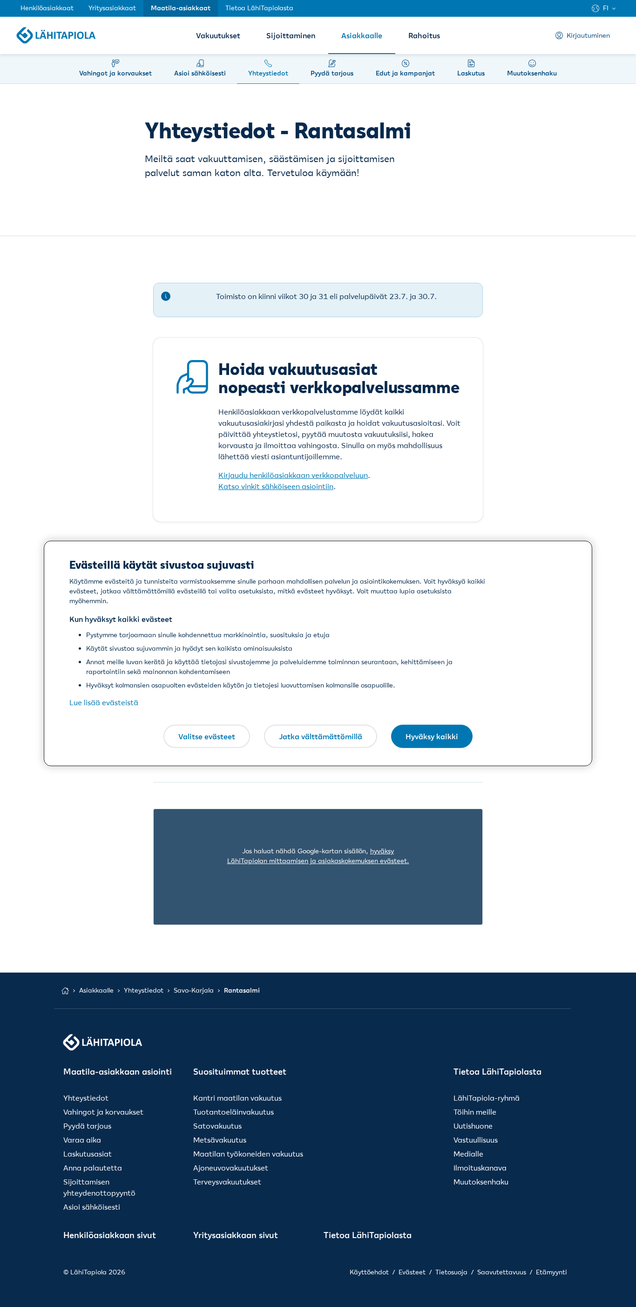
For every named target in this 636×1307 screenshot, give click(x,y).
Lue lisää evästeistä (103, 702)
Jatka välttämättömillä (320, 736)
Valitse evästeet (206, 736)
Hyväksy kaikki (432, 736)
